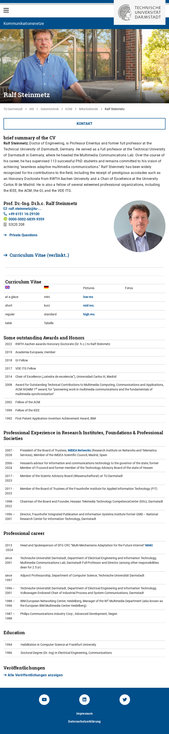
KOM (68, 109)
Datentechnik (50, 109)
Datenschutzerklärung (84, 721)
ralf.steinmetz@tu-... (25, 209)
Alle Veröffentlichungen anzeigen (35, 675)
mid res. (88, 305)
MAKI (149, 545)
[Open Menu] (6, 10)
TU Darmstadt (13, 109)
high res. (89, 314)
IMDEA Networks (79, 450)
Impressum (84, 713)
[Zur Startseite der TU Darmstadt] (139, 12)
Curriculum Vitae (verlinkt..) (39, 255)
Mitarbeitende (88, 109)
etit (31, 109)
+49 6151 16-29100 (24, 214)
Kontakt (84, 124)
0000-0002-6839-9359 (26, 219)
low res (88, 297)
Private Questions (23, 235)
